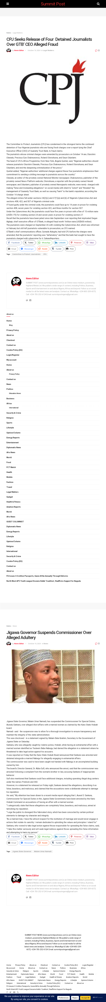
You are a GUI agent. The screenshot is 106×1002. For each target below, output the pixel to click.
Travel (9, 487)
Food (8, 462)
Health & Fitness (13, 502)
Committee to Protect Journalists (26, 254)
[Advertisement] (53, 12)
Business (10, 399)
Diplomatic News (13, 447)
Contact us (11, 345)
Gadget (9, 497)
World (9, 457)
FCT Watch (11, 467)
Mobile (9, 477)
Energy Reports (13, 438)
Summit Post (53, 4)
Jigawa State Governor (21, 851)
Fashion (9, 482)
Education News (15, 393)
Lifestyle (10, 428)
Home (8, 33)
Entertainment (12, 443)
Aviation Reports (13, 507)
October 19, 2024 (34, 50)
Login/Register (12, 355)
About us (10, 335)
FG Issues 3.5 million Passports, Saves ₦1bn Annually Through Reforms (37, 576)
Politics (9, 389)
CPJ (45, 254)
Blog (10, 325)
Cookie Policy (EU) (14, 350)
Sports (9, 423)
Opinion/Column (13, 433)
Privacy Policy (12, 330)
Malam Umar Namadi (43, 851)
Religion (10, 418)
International (13, 408)
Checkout (10, 340)
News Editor (19, 50)
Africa (9, 403)
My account (11, 360)
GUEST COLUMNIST (15, 522)
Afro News (10, 452)
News (8, 384)
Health (9, 472)
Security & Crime (13, 413)
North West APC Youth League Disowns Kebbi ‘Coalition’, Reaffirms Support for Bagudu (43, 581)
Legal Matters (18, 33)
